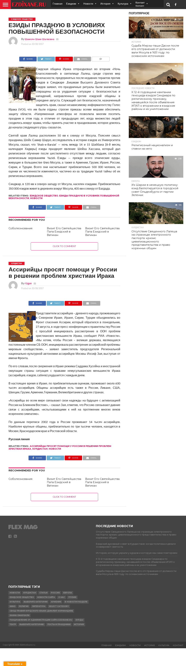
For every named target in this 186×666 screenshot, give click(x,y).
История (105, 3)
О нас (61, 597)
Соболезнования (20, 228)
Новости (88, 3)
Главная (57, 3)
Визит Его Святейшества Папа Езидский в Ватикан (64, 232)
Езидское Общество (44, 195)
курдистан (40, 448)
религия (24, 606)
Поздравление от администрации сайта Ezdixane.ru (41, 620)
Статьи (43, 593)
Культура (123, 3)
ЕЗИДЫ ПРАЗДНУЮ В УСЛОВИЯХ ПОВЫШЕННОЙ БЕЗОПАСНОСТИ (64, 197)
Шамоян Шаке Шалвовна (39, 39)
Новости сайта (46, 597)
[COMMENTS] (101, 58)
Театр (13, 624)
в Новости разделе (76, 602)
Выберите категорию (31, 624)
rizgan (28, 283)
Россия (55, 593)
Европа (67, 593)
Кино (12, 606)
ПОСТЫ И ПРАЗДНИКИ (58, 624)
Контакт (178, 645)
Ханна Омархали (19, 615)
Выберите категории (35, 602)
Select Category (59, 606)
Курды (79, 620)
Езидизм (71, 3)
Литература (38, 606)
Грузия (72, 597)
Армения (56, 602)
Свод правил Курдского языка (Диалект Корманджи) (41, 611)
